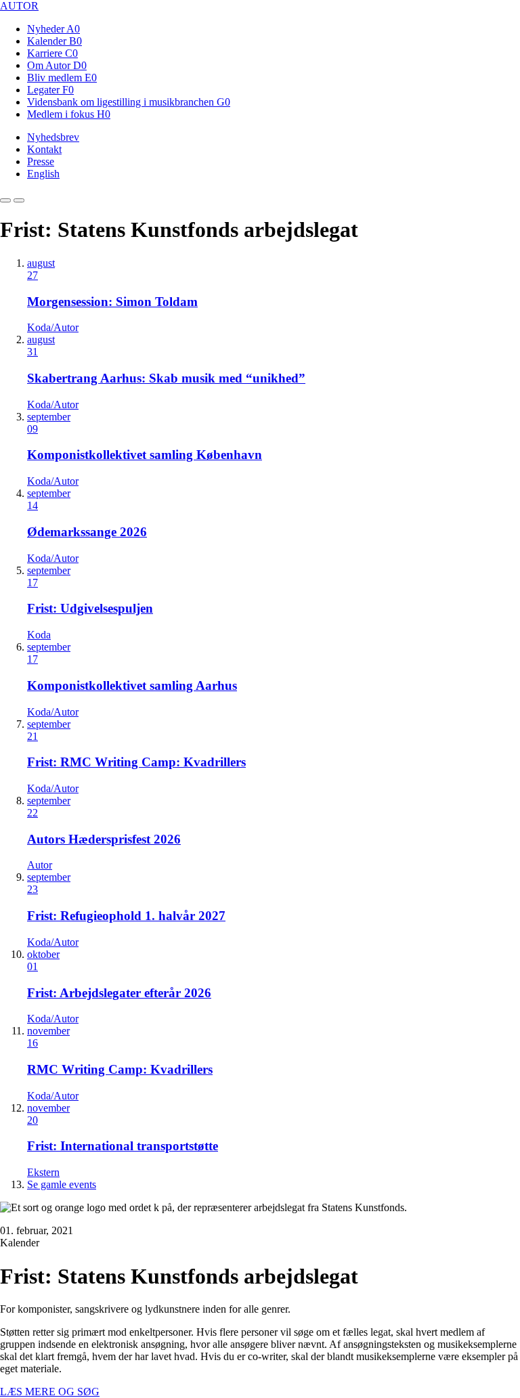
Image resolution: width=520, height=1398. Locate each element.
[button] (5, 200)
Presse (40, 161)
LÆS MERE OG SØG (50, 1391)
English (43, 173)
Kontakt (44, 149)
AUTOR (19, 6)
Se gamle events (61, 1184)
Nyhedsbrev (53, 137)
